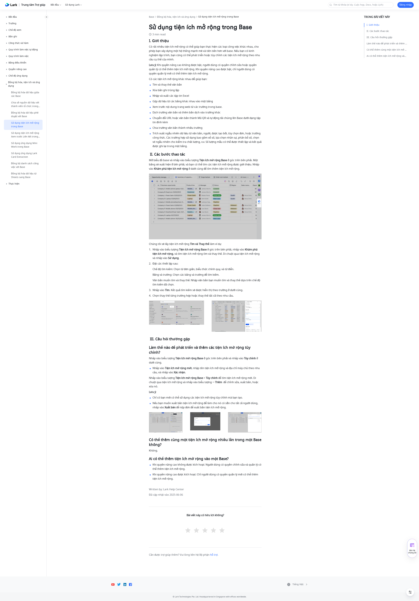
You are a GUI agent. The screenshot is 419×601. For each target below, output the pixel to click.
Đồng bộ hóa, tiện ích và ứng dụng (176, 17)
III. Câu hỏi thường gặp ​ (380, 37)
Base (151, 17)
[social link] (114, 584)
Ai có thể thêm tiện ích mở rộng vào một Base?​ (387, 56)
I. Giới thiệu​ (373, 25)
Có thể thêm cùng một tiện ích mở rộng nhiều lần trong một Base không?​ (387, 50)
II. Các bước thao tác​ (378, 31)
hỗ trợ (214, 555)
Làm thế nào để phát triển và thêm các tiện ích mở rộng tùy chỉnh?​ (387, 43)
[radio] (188, 531)
